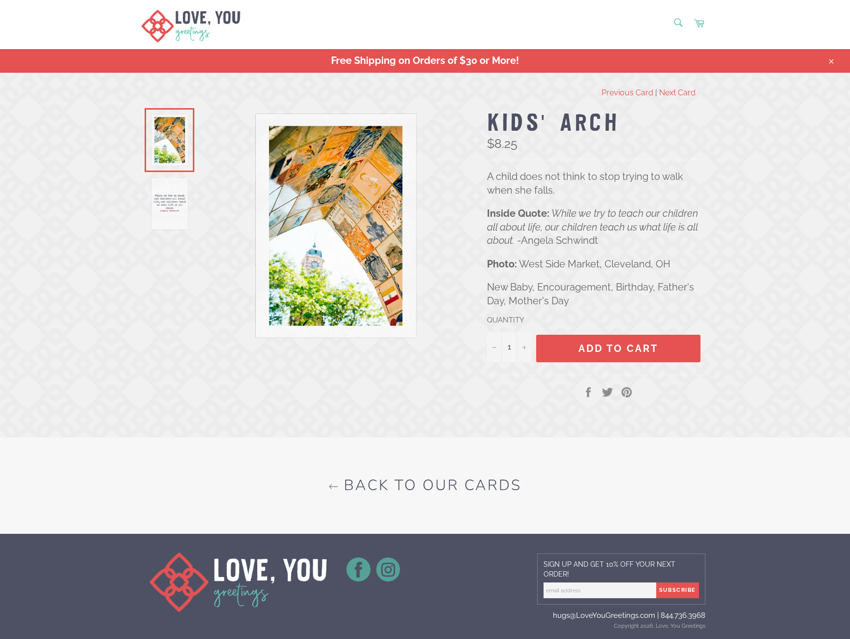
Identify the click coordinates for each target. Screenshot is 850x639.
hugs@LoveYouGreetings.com (604, 615)
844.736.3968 (683, 615)
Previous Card (627, 92)
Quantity (505, 320)
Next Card (677, 92)
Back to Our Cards (429, 485)
